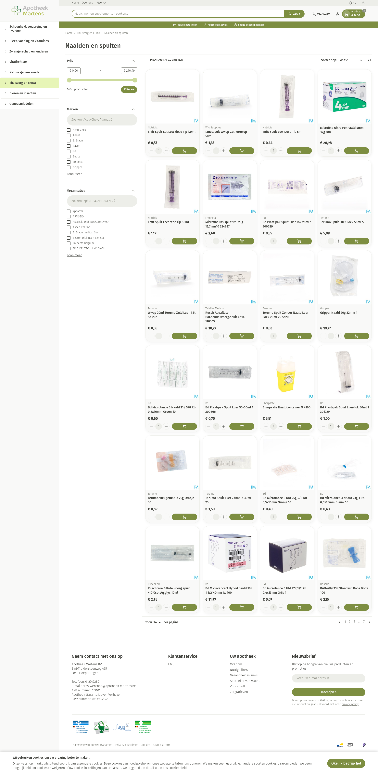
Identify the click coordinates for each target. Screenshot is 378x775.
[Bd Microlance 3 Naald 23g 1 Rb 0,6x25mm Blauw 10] (345, 463)
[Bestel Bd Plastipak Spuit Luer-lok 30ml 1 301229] (356, 426)
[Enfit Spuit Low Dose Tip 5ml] (287, 96)
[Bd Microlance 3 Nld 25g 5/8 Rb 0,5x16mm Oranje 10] (287, 463)
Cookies (145, 745)
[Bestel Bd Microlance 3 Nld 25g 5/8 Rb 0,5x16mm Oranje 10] (299, 517)
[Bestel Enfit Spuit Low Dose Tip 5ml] (299, 150)
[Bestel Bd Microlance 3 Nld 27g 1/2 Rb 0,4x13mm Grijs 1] (299, 607)
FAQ (170, 664)
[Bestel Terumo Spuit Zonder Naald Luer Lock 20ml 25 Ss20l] (299, 336)
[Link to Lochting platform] (364, 745)
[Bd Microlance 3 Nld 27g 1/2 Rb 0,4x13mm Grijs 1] (287, 553)
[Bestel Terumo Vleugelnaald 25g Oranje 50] (184, 517)
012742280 (92, 681)
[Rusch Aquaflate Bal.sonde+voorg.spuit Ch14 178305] (230, 277)
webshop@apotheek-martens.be (113, 686)
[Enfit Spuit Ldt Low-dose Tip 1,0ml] (172, 96)
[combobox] (178, 14)
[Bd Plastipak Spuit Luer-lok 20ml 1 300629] (287, 187)
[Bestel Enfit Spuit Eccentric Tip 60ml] (184, 241)
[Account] (338, 14)
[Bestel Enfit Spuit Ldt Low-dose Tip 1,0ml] (184, 150)
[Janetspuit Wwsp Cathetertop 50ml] (230, 96)
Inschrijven (328, 692)
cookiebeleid (178, 768)
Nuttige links (239, 670)
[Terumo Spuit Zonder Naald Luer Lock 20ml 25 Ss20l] (287, 277)
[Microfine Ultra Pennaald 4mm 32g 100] (345, 96)
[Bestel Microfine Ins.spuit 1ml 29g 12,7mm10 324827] (242, 241)
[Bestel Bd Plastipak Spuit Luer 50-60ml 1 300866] (242, 426)
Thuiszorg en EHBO (88, 33)
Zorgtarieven (239, 692)
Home (75, 2)
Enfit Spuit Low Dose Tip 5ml (282, 132)
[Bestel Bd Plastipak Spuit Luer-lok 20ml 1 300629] (299, 241)
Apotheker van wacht (245, 681)
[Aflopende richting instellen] (369, 60)
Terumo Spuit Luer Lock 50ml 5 (342, 222)
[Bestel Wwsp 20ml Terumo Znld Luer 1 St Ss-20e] (184, 336)
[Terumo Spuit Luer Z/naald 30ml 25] (230, 463)
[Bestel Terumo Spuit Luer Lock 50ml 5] (356, 241)
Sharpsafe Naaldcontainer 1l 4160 (286, 407)
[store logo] (29, 10)
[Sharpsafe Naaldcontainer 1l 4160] (287, 372)
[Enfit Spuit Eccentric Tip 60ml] (172, 187)
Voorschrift (237, 686)
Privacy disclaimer (126, 745)
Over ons (87, 2)
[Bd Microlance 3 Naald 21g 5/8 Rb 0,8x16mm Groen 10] (172, 372)
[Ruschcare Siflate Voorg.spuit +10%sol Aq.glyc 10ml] (172, 553)
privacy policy (350, 704)
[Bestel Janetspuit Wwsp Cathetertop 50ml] (242, 150)
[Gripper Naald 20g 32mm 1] (345, 277)
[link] (340, 621)
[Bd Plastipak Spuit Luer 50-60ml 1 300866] (230, 372)
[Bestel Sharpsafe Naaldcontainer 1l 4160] (299, 426)
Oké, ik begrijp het (346, 763)
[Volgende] (369, 621)
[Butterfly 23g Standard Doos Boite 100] (345, 553)
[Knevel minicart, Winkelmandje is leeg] (346, 13)
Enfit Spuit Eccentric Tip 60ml (168, 222)
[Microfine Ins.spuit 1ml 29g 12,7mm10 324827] (230, 187)
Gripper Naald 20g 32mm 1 (338, 312)
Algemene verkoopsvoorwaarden (92, 745)
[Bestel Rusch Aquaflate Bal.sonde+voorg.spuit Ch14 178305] (242, 336)
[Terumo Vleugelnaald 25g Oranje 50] (172, 463)
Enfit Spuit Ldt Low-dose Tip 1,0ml (171, 132)
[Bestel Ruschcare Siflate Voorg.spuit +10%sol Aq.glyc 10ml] (184, 607)
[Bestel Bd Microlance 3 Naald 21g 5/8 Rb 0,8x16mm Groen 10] (184, 426)
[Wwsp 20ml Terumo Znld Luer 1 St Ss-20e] (172, 277)
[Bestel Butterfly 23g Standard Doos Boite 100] (356, 607)
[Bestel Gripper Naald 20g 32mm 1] (356, 336)
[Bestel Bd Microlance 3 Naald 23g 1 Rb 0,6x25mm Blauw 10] (356, 517)
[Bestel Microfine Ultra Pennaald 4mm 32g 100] (356, 150)
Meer (100, 2)
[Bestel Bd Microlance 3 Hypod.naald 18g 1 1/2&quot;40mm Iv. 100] (242, 607)
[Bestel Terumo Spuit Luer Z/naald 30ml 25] (242, 517)
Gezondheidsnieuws (244, 675)
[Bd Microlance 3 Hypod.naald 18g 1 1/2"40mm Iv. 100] (230, 553)
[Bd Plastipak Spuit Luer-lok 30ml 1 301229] (345, 372)
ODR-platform (161, 745)
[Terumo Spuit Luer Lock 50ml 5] (345, 187)
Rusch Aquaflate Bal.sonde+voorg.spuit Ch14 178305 (225, 317)
